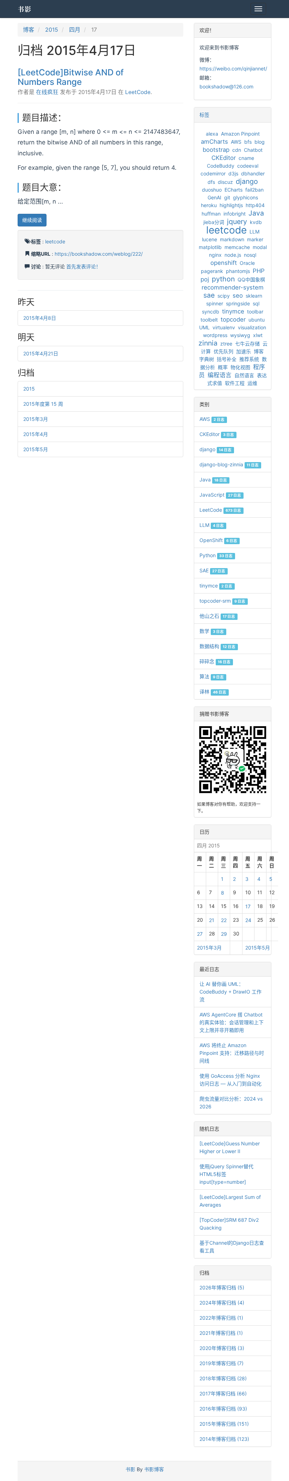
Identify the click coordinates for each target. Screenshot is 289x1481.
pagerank (212, 271)
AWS (236, 142)
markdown (232, 239)
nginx (215, 255)
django (247, 181)
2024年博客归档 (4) (221, 1303)
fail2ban (254, 190)
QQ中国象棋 (251, 279)
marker (255, 239)
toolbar (255, 312)
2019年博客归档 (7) (221, 1363)
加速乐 (243, 351)
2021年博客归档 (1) (221, 1333)
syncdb (210, 312)
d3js (233, 173)
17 (248, 906)
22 (224, 920)
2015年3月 (35, 419)
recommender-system (233, 287)
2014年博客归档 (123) (224, 1439)
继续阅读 (32, 220)
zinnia (207, 343)
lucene (209, 239)
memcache (237, 247)
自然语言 (244, 375)
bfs (248, 142)
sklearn (254, 296)
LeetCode (137, 92)
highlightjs (231, 205)
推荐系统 (249, 359)
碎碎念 (214, 661)
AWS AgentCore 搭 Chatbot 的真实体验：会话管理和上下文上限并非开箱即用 (231, 1022)
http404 (255, 205)
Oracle (247, 263)
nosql (250, 255)
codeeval (247, 166)
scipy (223, 296)
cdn (236, 150)
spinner (214, 303)
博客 (28, 29)
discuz (225, 182)
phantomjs (238, 271)
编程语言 (220, 375)
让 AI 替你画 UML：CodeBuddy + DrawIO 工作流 (230, 991)
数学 (211, 631)
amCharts (214, 141)
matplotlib (210, 247)
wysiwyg (240, 335)
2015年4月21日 (40, 353)
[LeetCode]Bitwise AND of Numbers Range (71, 77)
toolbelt (209, 320)
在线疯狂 (47, 92)
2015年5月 (35, 449)
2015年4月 (35, 434)
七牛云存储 (247, 344)
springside (238, 303)
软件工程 (235, 383)
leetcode (55, 241)
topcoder (233, 319)
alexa (212, 134)
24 (248, 920)
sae (209, 295)
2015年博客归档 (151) (224, 1424)
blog (259, 142)
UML (204, 327)
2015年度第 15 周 (43, 404)
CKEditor (223, 157)
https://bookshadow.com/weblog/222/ (99, 254)
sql (256, 303)
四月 (74, 29)
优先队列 (223, 351)
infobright (234, 214)
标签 (204, 115)
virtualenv (224, 327)
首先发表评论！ (83, 266)
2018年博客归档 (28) (223, 1378)
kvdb (256, 222)
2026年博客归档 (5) (221, 1287)
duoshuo (212, 190)
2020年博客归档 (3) (221, 1348)
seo (238, 295)
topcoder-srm (222, 601)
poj (205, 279)
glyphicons (245, 197)
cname (246, 158)
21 (211, 920)
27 (200, 934)
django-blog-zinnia (229, 464)
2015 (51, 29)
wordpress (215, 335)
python (223, 279)
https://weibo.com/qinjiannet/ (233, 68)
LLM (254, 232)
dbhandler (253, 173)
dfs (211, 182)
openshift (223, 262)
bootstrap (216, 149)
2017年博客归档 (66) (223, 1393)
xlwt (258, 335)
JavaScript (220, 495)
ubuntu (256, 320)
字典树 (206, 359)
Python (216, 555)
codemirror (213, 173)
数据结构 (217, 646)
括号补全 (226, 359)
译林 (212, 692)
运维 (252, 383)
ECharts (233, 190)
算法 (211, 676)
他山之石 (217, 616)
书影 (25, 8)
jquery (237, 221)
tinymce (233, 311)
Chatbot (253, 150)
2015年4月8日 (39, 318)
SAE (212, 570)
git (227, 197)
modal (260, 247)
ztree (226, 344)
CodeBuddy (220, 166)
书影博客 (154, 1469)
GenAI (214, 197)
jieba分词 (213, 222)
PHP (259, 270)
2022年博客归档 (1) (221, 1318)
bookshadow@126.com (226, 86)
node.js (233, 255)
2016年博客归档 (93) (223, 1409)
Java (256, 213)
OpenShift (218, 540)
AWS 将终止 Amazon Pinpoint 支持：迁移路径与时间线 (231, 1053)
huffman (211, 214)
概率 (223, 367)
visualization (252, 327)
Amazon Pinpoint (240, 134)
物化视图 (240, 367)
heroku (209, 205)
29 (224, 934)
